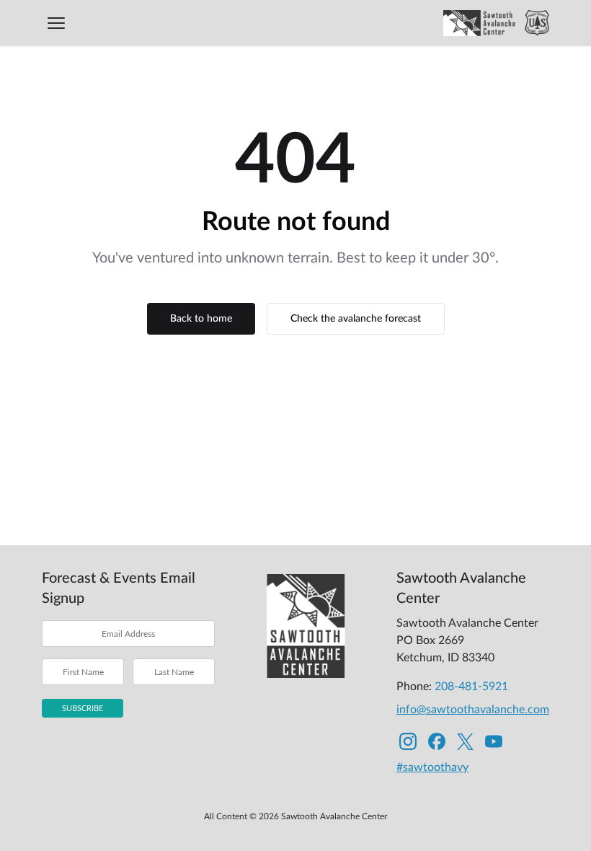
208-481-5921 (471, 686)
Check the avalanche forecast (355, 319)
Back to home (201, 319)
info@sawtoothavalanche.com (472, 709)
